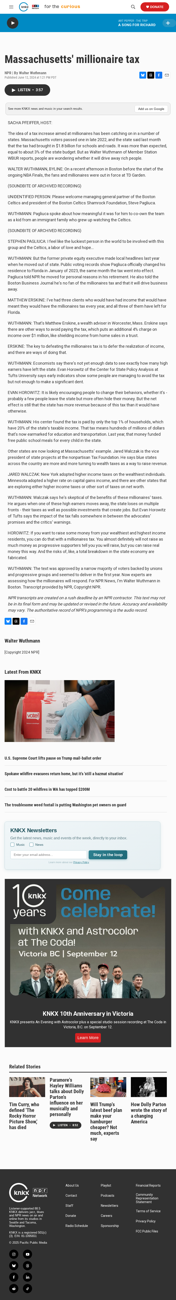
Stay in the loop (108, 855)
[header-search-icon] (133, 7)
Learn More (88, 1037)
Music (20, 844)
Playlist (106, 1185)
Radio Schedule (77, 1226)
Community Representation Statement (147, 1198)
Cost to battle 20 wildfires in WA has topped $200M (47, 789)
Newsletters (109, 1205)
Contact (71, 1195)
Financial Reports (148, 1185)
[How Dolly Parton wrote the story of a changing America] (149, 1087)
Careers (106, 1216)
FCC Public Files (147, 1231)
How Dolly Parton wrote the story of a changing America (149, 1113)
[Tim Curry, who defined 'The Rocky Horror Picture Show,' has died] (27, 1087)
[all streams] (169, 23)
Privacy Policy (81, 862)
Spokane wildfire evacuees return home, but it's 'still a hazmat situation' (64, 773)
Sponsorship (110, 1226)
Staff (69, 1205)
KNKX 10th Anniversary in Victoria (88, 1013)
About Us (72, 1185)
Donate (156, 7)
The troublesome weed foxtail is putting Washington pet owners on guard (65, 804)
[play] (12, 23)
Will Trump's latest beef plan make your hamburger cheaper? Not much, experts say (106, 1122)
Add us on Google (151, 109)
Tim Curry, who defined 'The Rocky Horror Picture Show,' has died (24, 1116)
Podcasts (107, 1195)
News (39, 844)
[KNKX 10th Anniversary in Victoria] (88, 941)
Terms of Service (148, 1211)
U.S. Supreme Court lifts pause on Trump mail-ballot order (53, 758)
